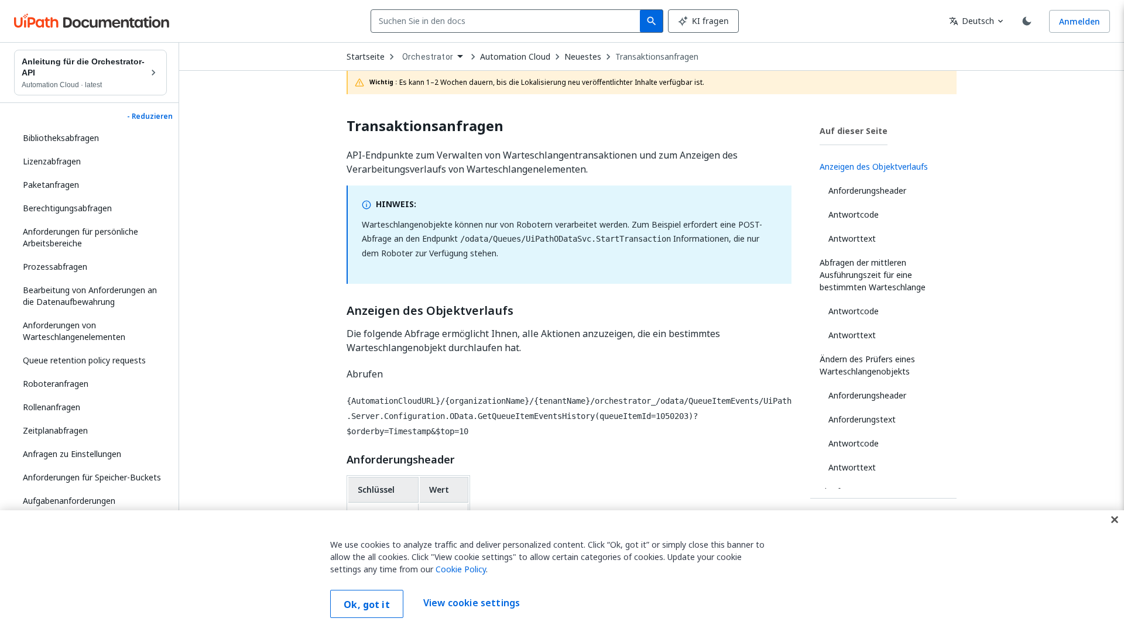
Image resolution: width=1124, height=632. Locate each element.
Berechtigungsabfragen (67, 208)
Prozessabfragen (55, 266)
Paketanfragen (51, 184)
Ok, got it (367, 604)
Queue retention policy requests (84, 360)
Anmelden (1079, 21)
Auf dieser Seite (853, 131)
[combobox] (508, 21)
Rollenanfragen (51, 407)
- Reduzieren (150, 116)
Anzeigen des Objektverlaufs (430, 311)
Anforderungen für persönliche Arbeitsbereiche (80, 237)
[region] (562, 571)
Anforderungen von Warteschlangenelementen (74, 331)
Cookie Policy (461, 569)
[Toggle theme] (1027, 21)
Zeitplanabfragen (55, 430)
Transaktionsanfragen (656, 57)
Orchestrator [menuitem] (427, 56)
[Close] (1114, 519)
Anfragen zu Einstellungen (72, 454)
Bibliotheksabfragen (61, 138)
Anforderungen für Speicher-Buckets (92, 477)
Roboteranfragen (55, 383)
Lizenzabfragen (52, 161)
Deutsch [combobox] (971, 21)
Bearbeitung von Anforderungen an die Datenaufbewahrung (90, 296)
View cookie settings (471, 603)
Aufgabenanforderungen (69, 500)
